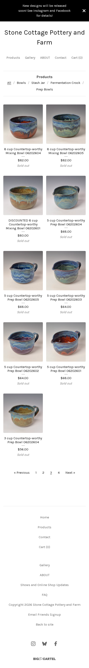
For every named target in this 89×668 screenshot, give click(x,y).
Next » (70, 473)
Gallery (30, 58)
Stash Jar (38, 83)
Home (44, 517)
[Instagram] (33, 644)
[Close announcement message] (84, 10)
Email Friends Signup (44, 614)
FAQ (44, 595)
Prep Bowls (44, 89)
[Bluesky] (44, 644)
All (9, 83)
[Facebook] (55, 644)
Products (13, 58)
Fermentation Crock (65, 83)
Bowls (21, 83)
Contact (60, 58)
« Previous (22, 473)
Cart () (77, 58)
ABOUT (45, 58)
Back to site (44, 624)
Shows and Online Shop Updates (44, 585)
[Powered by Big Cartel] (44, 659)
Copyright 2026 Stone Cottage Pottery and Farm (45, 605)
